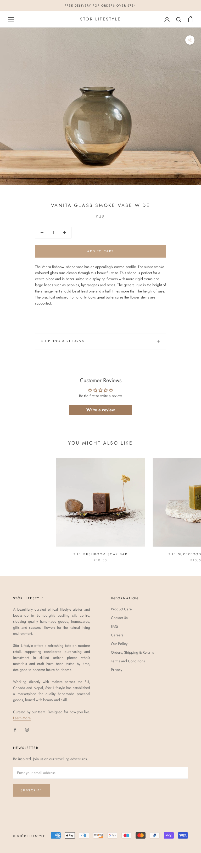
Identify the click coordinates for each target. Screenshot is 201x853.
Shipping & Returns (62, 341)
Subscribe (31, 790)
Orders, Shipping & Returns (132, 652)
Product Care (121, 609)
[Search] (179, 19)
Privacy (116, 669)
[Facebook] (15, 729)
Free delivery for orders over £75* (100, 5)
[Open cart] (190, 19)
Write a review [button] (100, 410)
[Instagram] (27, 729)
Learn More (22, 718)
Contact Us (119, 617)
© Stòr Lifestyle (29, 836)
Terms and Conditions (128, 661)
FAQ (114, 626)
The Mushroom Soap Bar (100, 554)
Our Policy (119, 643)
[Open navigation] (11, 19)
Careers (117, 635)
